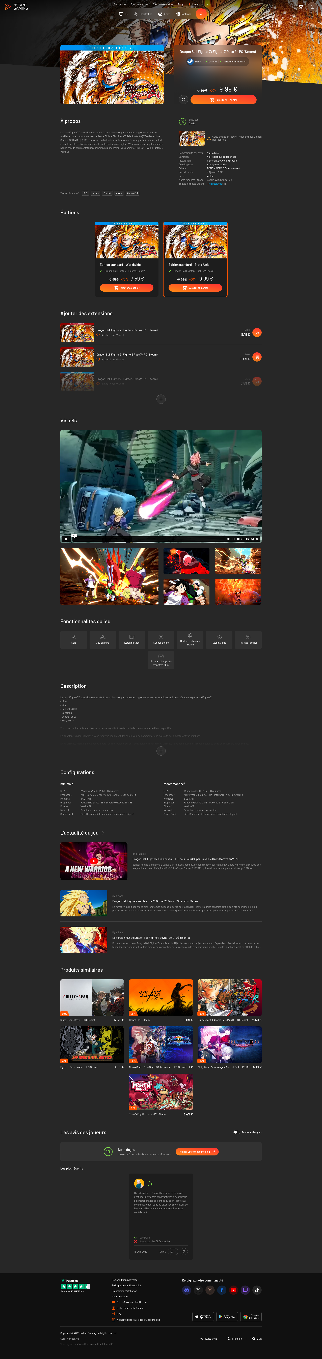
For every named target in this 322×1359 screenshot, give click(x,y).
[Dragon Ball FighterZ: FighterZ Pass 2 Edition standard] (126, 252)
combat (107, 193)
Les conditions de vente (125, 1279)
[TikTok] (257, 1290)
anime (119, 193)
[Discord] (186, 1290)
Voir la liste (213, 152)
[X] (198, 1290)
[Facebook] (221, 1290)
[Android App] (227, 1316)
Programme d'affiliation (124, 1290)
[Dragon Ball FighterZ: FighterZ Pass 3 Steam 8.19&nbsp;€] (77, 332)
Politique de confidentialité (126, 1285)
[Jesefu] (139, 1184)
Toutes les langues (252, 1132)
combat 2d (132, 193)
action (95, 193)
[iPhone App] (203, 1316)
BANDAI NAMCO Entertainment (223, 168)
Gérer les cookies (69, 1338)
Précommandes (139, 4)
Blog (180, 4)
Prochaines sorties (163, 4)
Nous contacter (120, 1296)
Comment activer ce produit (222, 160)
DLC (85, 193)
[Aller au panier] (301, 7)
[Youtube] (233, 1290)
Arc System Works (217, 164)
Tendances (120, 4)
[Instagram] (210, 1290)
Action (210, 175)
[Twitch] (245, 1290)
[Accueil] (16, 7)
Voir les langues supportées (221, 156)
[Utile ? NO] (184, 1251)
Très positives (215, 183)
